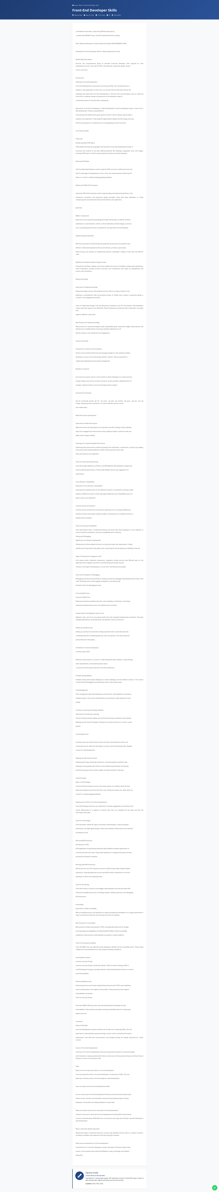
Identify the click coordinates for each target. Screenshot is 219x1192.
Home (76, 5)
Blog (80, 5)
